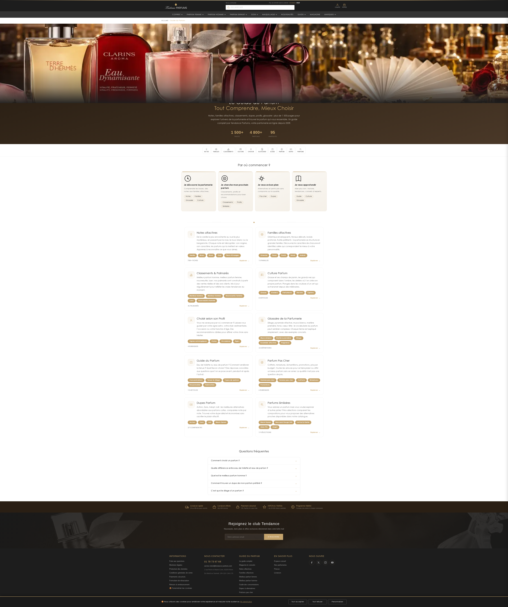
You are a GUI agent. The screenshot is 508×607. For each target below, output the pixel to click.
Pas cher (263, 196)
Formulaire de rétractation (179, 581)
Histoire (300, 293)
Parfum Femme (194, 14)
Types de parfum (232, 380)
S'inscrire (273, 537)
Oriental (263, 255)
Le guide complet (245, 561)
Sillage (298, 338)
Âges (237, 341)
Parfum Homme (216, 14)
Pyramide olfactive (268, 343)
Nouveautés (287, 14)
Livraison (277, 573)
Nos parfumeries (280, 565)
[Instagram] (325, 562)
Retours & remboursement (179, 585)
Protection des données (178, 569)
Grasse (263, 293)
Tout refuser (317, 602)
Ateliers (274, 293)
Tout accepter (298, 602)
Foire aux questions (176, 561)
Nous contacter (231, 3)
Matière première (283, 338)
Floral (274, 255)
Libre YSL (264, 427)
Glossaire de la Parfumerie (285, 319)
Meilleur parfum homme (248, 581)
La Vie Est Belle (303, 422)
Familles (198, 196)
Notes (188, 196)
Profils (239, 202)
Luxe (192, 301)
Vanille (192, 255)
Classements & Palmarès (213, 273)
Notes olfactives (207, 233)
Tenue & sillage (213, 380)
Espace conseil (280, 561)
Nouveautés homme (206, 301)
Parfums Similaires (279, 403)
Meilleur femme (214, 296)
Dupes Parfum (206, 403)
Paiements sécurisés (177, 577)
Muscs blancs (265, 338)
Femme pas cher (286, 380)
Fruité (283, 255)
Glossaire (189, 200)
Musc (202, 255)
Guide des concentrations (249, 585)
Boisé (293, 255)
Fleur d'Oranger (232, 255)
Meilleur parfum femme (248, 577)
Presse (277, 569)
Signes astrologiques (198, 341)
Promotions (265, 385)
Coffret (176, 14)
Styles (214, 341)
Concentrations (196, 380)
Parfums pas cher (246, 592)
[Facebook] (311, 562)
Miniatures (314, 380)
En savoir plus (246, 602)
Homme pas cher (267, 380)
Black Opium (221, 422)
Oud (219, 255)
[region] (254, 507)
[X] (318, 562)
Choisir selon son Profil (211, 319)
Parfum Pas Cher (279, 361)
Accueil (164, 20)
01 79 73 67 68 (212, 561)
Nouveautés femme (234, 296)
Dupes (273, 196)
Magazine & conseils (247, 565)
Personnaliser (337, 602)
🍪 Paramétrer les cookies (180, 588)
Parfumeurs (287, 293)
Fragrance (285, 343)
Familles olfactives (279, 233)
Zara (201, 422)
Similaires (226, 206)
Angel (275, 427)
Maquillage (268, 14)
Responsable (195, 385)
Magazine (315, 14)
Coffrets (301, 380)
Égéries (311, 293)
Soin (253, 14)
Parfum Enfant (237, 14)
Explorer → (244, 261)
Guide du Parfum (208, 361)
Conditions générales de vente (180, 573)
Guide (301, 14)
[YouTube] (332, 562)
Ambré (302, 255)
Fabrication (209, 385)
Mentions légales (175, 565)
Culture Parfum (277, 273)
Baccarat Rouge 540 (284, 422)
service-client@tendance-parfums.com (218, 566)
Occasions (225, 341)
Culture (200, 200)
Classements (228, 202)
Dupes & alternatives (247, 588)
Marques (329, 14)
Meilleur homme (196, 296)
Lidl (209, 422)
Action (192, 422)
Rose (211, 255)
